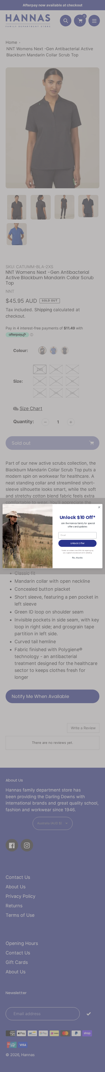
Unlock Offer (77, 543)
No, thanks (77, 557)
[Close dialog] (99, 507)
